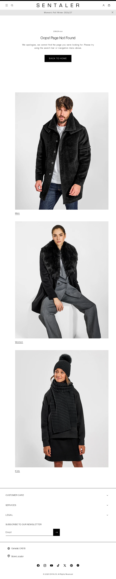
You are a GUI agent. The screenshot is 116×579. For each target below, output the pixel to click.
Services (11, 505)
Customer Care (15, 495)
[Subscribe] (56, 532)
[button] (6, 5)
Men (17, 213)
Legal (9, 515)
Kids (17, 471)
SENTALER (53, 574)
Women (19, 342)
